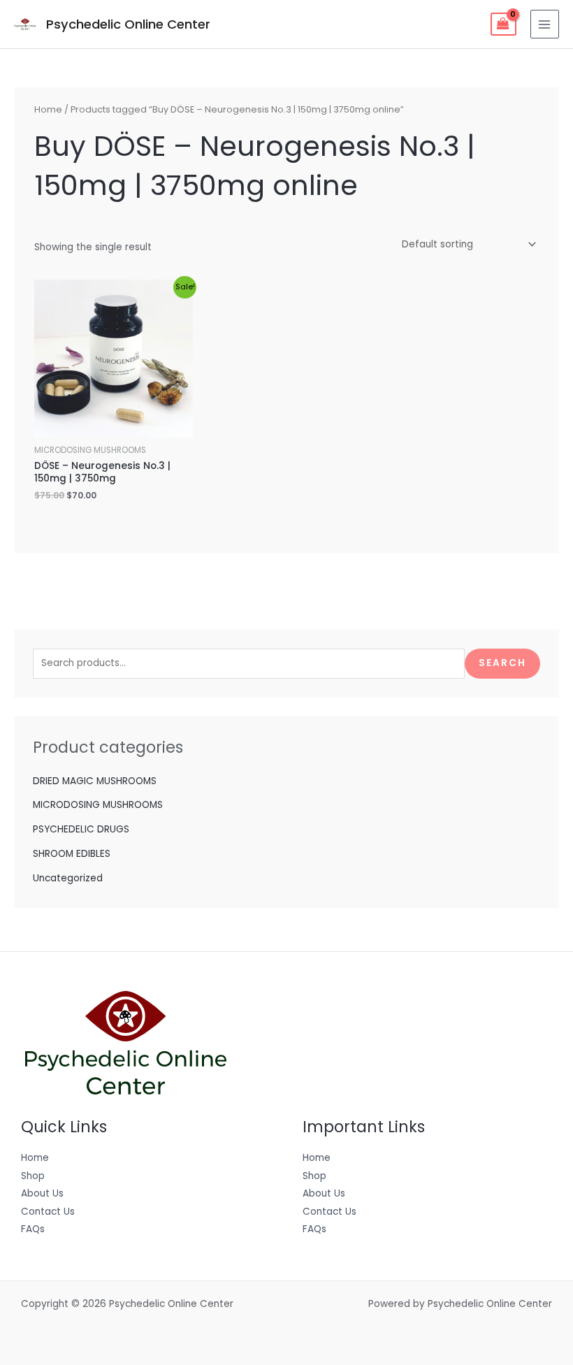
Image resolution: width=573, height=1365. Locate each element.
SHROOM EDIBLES (71, 853)
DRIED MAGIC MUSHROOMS (95, 781)
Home (48, 109)
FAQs (33, 1229)
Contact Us (48, 1211)
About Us (42, 1193)
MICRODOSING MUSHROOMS (98, 804)
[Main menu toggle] (544, 24)
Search (502, 663)
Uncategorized (68, 878)
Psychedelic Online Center (128, 24)
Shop (33, 1176)
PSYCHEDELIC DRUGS (81, 829)
